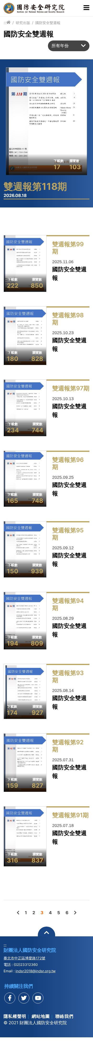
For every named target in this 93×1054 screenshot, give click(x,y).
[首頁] (8, 22)
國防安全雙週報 (47, 22)
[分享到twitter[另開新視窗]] (23, 998)
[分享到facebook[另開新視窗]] (9, 998)
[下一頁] (75, 912)
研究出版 (23, 22)
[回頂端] (46, 935)
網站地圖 (41, 1016)
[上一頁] (18, 912)
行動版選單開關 (86, 8)
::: (5, 22)
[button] (68, 45)
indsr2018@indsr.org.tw (36, 971)
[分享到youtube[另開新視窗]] (37, 998)
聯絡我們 (64, 1016)
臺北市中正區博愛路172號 (24, 958)
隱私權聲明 (15, 1016)
